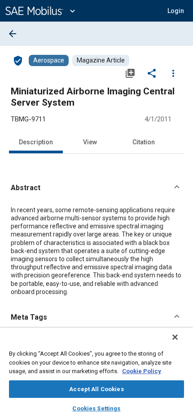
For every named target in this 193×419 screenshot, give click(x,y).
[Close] (175, 337)
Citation (143, 142)
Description (36, 142)
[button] (96, 188)
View (90, 142)
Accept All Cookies (96, 389)
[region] (96, 373)
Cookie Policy (141, 371)
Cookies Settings (96, 408)
